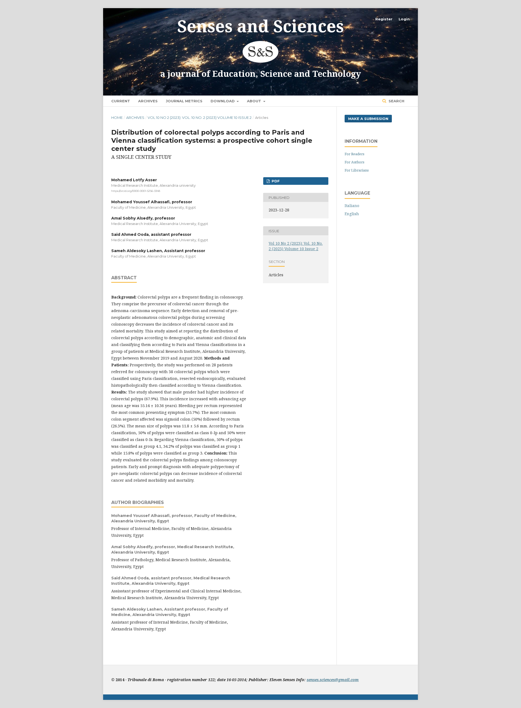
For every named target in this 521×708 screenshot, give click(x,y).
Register (383, 19)
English (352, 213)
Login (404, 19)
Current (120, 101)
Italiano (352, 205)
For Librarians (357, 170)
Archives (148, 101)
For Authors (354, 162)
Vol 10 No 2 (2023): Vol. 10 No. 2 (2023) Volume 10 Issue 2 (200, 117)
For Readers (354, 153)
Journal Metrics (184, 101)
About (254, 101)
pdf (275, 181)
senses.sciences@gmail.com (333, 679)
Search (395, 101)
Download (223, 101)
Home (117, 117)
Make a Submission (368, 118)
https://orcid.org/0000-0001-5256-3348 (135, 191)
